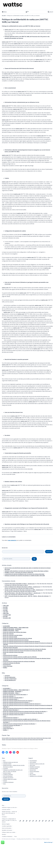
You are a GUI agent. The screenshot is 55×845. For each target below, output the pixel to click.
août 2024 (5, 611)
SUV (28, 739)
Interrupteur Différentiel (12, 739)
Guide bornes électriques (42, 738)
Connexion (7, 675)
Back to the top (48, 842)
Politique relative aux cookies (9, 779)
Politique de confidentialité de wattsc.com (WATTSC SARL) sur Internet (9, 820)
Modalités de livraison (8, 777)
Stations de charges (22, 739)
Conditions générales (8, 774)
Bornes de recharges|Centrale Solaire (12, 635)
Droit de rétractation (8, 776)
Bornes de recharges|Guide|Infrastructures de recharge (17, 638)
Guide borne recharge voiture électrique (26, 738)
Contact (7, 597)
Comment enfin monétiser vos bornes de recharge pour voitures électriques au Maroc (26, 571)
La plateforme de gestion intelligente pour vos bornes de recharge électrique (24, 574)
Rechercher (5, 547)
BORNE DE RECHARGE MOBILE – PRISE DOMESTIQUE (15, 627)
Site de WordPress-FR (10, 680)
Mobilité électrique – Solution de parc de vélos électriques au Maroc (9, 813)
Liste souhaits (33, 762)
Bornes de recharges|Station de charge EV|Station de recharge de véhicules (22, 650)
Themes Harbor (45, 839)
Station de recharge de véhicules (11, 663)
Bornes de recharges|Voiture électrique (13, 652)
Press (4, 783)
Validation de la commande (36, 776)
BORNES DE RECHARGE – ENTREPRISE (12, 629)
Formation (5, 768)
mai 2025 (5, 610)
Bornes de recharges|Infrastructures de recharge (16, 640)
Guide (4, 653)
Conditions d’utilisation (8, 782)
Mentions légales (7, 773)
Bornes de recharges (8, 633)
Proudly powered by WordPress (24, 839)
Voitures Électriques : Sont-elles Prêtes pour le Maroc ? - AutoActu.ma (22, 593)
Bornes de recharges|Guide (10, 636)
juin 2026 (5, 607)
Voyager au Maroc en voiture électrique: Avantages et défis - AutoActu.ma (24, 589)
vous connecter (12, 540)
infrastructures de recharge (10, 655)
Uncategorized (7, 664)
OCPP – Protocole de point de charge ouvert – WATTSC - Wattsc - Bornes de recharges (27, 596)
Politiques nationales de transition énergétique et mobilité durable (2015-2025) (25, 575)
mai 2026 (5, 608)
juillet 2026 (6, 605)
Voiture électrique (7, 666)
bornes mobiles (5, 738)
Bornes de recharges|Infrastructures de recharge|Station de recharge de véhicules (24, 649)
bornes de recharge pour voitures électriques (14, 632)
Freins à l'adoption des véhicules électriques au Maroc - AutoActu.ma (22, 586)
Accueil (4, 15)
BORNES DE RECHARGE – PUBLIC (11, 630)
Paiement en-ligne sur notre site (10, 762)
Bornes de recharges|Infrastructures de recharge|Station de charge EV (21, 641)
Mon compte (33, 774)
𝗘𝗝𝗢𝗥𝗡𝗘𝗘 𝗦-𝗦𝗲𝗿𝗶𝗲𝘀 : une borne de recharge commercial (19, 572)
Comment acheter (7, 763)
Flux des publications (10, 677)
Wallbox (5, 667)
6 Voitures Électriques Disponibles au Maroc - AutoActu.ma (20, 583)
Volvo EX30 (40, 739)
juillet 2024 (6, 613)
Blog (4, 760)
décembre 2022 (7, 618)
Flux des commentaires (10, 678)
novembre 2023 (7, 614)
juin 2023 (5, 616)
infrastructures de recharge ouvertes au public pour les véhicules (20, 656)
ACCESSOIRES (6, 626)
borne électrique (13, 738)
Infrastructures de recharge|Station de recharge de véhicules (19, 661)
